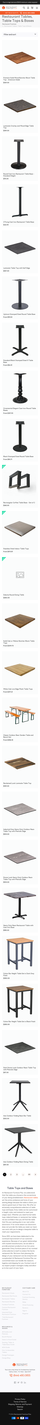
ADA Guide (6, 1347)
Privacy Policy (20, 1399)
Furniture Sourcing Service (28, 1298)
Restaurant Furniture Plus (22, 1414)
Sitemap (20, 1407)
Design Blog (6, 1358)
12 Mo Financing (27, 1305)
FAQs (24, 1302)
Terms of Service (20, 1402)
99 (29, 1175)
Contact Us (26, 1294)
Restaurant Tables (8, 1299)
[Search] (24, 7)
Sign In (24, 1311)
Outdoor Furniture (8, 1304)
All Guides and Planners (7, 1333)
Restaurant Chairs (8, 1293)
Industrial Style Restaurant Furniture (9, 1313)
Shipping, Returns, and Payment (20, 1404)
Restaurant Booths (8, 1302)
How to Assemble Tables (8, 1351)
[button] (37, 8)
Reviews (25, 1308)
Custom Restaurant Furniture (9, 1308)
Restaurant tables (31, 1198)
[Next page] (35, 1174)
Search (20, 1409)
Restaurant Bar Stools (9, 1296)
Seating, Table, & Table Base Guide (8, 1343)
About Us (25, 1291)
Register (25, 1313)
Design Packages (8, 1355)
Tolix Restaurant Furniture (7, 1318)
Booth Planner (7, 1337)
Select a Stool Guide (9, 1340)
